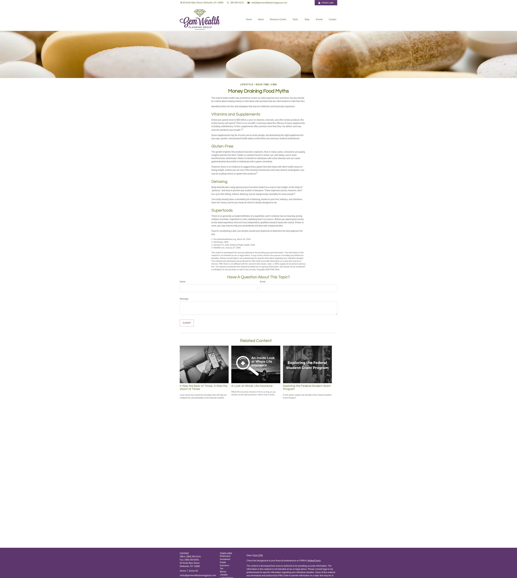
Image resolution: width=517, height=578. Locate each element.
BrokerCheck (314, 560)
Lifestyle (224, 575)
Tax (221, 568)
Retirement (225, 556)
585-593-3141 (237, 2)
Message (184, 299)
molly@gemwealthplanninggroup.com (269, 2)
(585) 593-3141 (193, 556)
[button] (249, 19)
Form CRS (258, 555)
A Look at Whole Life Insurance (252, 385)
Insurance (224, 565)
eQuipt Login (328, 2)
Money (223, 571)
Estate (223, 562)
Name (183, 281)
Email (262, 281)
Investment (225, 559)
